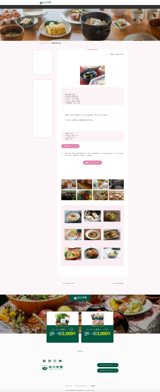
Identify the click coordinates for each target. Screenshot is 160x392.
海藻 (73, 153)
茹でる (89, 153)
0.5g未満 (89, 155)
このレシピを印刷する (94, 162)
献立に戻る (67, 146)
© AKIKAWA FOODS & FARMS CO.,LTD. (78, 390)
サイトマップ (68, 386)
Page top (81, 351)
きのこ (85, 153)
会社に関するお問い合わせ (106, 365)
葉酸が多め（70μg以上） (80, 155)
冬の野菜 (77, 153)
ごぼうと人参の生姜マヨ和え (68, 283)
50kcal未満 (95, 153)
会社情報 (92, 386)
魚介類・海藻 (68, 153)
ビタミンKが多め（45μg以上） (106, 153)
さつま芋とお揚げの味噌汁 (117, 283)
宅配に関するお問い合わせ (106, 370)
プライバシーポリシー (81, 386)
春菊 (82, 153)
